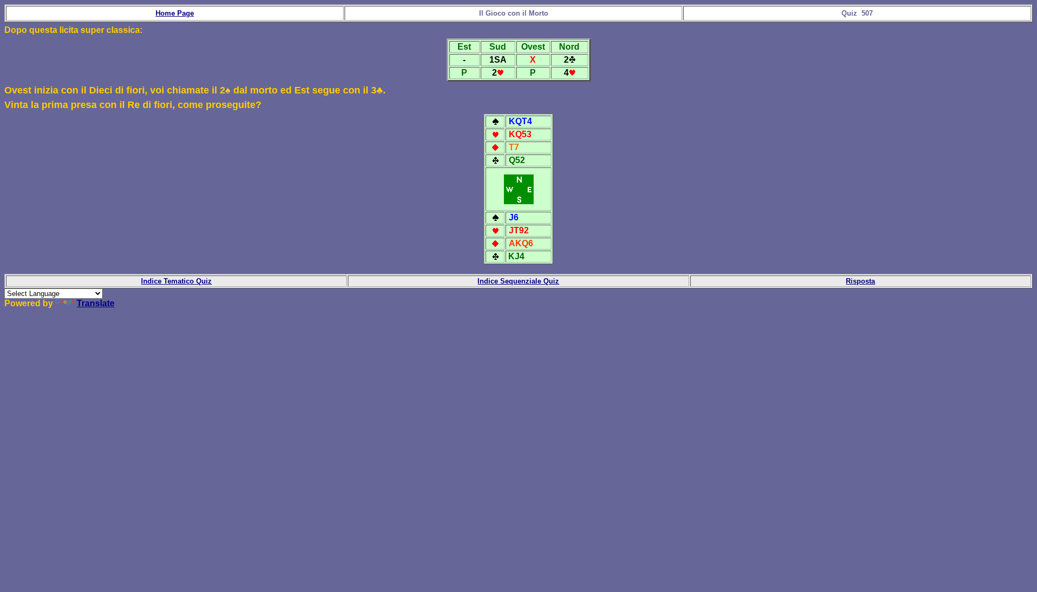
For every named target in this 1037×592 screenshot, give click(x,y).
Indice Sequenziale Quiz (518, 281)
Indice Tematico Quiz (176, 281)
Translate (96, 303)
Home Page (175, 13)
